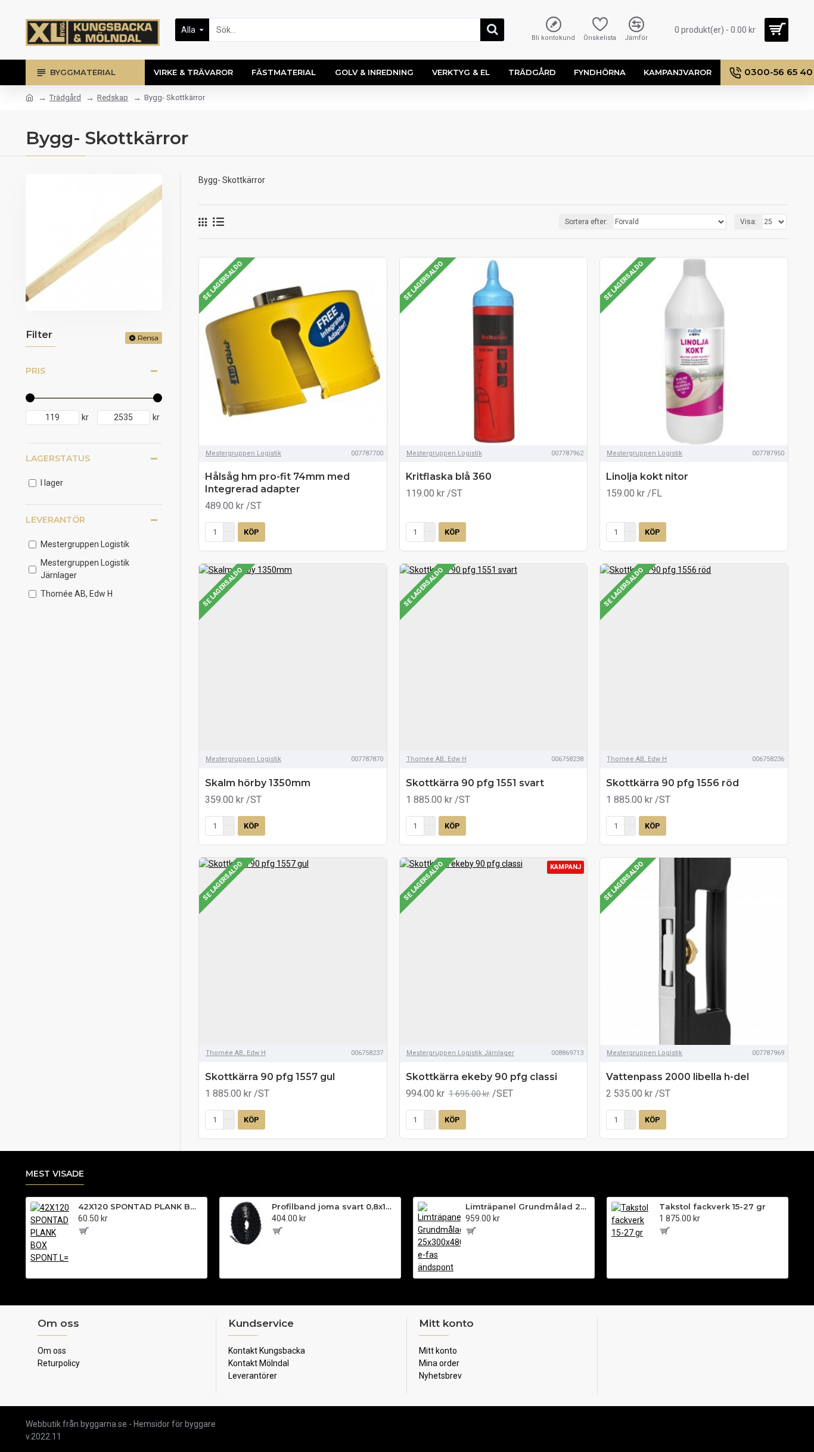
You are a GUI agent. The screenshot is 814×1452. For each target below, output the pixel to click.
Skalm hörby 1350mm (257, 783)
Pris (35, 370)
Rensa (148, 337)
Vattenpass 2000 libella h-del (677, 1076)
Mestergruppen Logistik (243, 453)
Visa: (748, 222)
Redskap (112, 97)
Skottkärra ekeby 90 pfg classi (481, 1076)
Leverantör (55, 519)
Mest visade (55, 1174)
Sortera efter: (586, 222)
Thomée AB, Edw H (436, 759)
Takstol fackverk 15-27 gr (712, 1206)
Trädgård (65, 97)
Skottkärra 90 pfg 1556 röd (672, 783)
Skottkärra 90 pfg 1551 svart (475, 783)
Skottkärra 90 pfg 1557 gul (270, 1076)
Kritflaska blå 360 (449, 476)
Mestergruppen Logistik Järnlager (460, 1053)
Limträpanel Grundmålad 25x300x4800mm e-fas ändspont (527, 1206)
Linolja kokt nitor (647, 476)
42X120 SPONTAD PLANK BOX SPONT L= (140, 1206)
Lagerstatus (58, 458)
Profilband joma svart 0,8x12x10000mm (334, 1206)
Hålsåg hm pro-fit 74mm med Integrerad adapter (277, 483)
